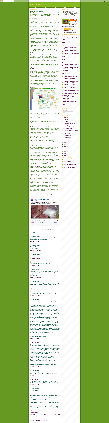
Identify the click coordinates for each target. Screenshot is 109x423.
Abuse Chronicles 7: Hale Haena (71, 81)
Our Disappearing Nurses (69, 167)
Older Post (57, 414)
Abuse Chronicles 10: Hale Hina (71, 75)
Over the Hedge (67, 161)
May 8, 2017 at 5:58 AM (35, 366)
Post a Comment (34, 412)
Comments (66, 112)
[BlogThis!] (48, 229)
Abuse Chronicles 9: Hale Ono (71, 76)
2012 (65, 146)
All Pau (66, 121)
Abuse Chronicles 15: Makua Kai (71, 53)
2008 (65, 153)
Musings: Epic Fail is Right (71, 125)
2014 (65, 142)
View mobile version (45, 416)
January (67, 137)
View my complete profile (68, 26)
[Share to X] (49, 229)
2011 (65, 148)
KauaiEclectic (36, 4)
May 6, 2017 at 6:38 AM (35, 258)
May (66, 119)
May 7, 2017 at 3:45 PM (35, 288)
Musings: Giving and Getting (71, 130)
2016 (65, 139)
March (66, 133)
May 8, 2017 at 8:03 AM (35, 410)
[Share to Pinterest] (52, 229)
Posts (65, 110)
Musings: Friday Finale (70, 123)
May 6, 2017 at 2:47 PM (35, 265)
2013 (65, 144)
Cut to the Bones (67, 159)
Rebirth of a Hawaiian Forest (70, 164)
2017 (65, 117)
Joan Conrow (35, 342)
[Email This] (46, 229)
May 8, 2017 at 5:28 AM (35, 338)
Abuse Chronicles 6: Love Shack (71, 82)
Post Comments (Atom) (41, 420)
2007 (65, 155)
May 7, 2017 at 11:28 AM (35, 277)
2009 (65, 151)
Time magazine (36, 166)
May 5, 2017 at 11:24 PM (35, 250)
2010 (65, 149)
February (67, 135)
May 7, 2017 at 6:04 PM (35, 295)
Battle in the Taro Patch (69, 162)
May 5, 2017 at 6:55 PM (35, 241)
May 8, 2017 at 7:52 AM (35, 384)
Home (45, 414)
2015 (65, 140)
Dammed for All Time (69, 166)
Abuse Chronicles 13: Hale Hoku (71, 67)
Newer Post (32, 414)
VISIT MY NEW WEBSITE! (70, 106)
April (66, 132)
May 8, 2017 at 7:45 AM (35, 375)
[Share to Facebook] (51, 229)
